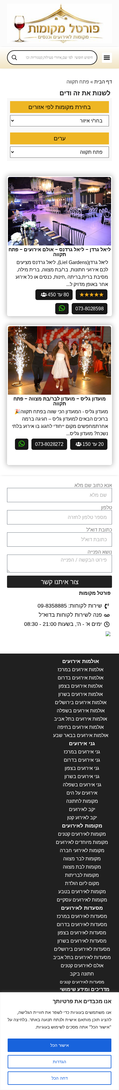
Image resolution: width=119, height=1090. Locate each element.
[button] (107, 58)
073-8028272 (49, 444)
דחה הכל (60, 1078)
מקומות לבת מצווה (82, 867)
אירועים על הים (82, 792)
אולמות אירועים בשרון (80, 694)
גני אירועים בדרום (82, 760)
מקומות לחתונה (82, 801)
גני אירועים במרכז (82, 751)
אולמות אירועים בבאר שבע (80, 735)
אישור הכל (59, 1045)
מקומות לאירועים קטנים (82, 834)
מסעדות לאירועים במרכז (82, 916)
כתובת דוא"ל (99, 529)
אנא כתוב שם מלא (93, 485)
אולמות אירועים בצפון (81, 686)
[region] (59, 1041)
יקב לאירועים (82, 809)
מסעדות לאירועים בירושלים (82, 949)
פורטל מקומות (94, 593)
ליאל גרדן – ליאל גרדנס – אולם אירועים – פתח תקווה (60, 252)
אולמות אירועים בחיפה (80, 727)
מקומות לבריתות (82, 875)
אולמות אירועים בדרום (80, 677)
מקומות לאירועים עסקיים (82, 899)
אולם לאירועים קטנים (82, 965)
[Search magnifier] (14, 57)
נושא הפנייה (100, 552)
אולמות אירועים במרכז (80, 669)
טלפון (106, 507)
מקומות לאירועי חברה (82, 850)
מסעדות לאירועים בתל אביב (82, 957)
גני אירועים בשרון (81, 776)
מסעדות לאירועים (82, 908)
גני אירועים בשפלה (82, 784)
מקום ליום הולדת (82, 883)
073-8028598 (89, 308)
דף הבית (103, 81)
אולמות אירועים (80, 661)
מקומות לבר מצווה (82, 858)
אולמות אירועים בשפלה (81, 710)
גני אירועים (82, 743)
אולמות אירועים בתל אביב (80, 718)
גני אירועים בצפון (82, 768)
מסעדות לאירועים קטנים (82, 981)
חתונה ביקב (82, 973)
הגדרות (59, 1061)
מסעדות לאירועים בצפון (82, 932)
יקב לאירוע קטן (82, 817)
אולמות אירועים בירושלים (80, 702)
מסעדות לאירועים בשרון (81, 941)
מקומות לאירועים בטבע (82, 891)
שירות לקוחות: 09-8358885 (70, 606)
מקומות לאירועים (82, 826)
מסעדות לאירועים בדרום (82, 924)
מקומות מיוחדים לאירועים (82, 842)
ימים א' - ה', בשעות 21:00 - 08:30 (63, 624)
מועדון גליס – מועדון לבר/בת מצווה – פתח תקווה (59, 401)
